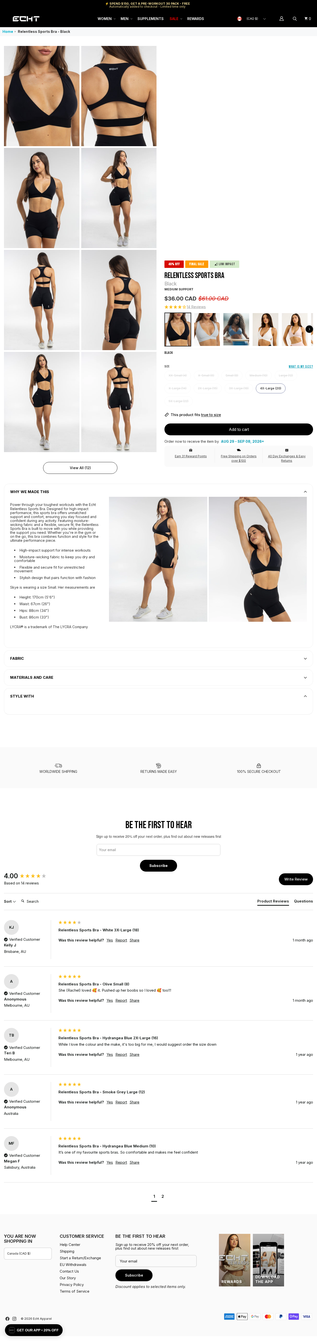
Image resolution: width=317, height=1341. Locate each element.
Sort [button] (8, 901)
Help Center (296, 5)
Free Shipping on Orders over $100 (239, 458)
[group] (30, 876)
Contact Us (69, 1271)
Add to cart (239, 429)
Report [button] (121, 940)
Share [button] (134, 940)
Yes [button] (109, 940)
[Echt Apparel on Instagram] (14, 1318)
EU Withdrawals (73, 1264)
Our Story (68, 1278)
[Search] (295, 18)
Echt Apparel (42, 1319)
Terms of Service (74, 1291)
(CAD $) (252, 18)
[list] (80, 249)
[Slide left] (309, 329)
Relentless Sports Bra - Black (44, 31)
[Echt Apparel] (26, 18)
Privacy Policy (72, 1284)
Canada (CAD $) (18, 1253)
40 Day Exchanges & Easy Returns (287, 458)
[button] (106, 18)
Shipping (271, 5)
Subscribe (158, 865)
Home (7, 31)
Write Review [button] (296, 879)
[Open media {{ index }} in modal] (41, 96)
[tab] (273, 902)
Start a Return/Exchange (80, 1258)
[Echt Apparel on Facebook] (7, 1318)
